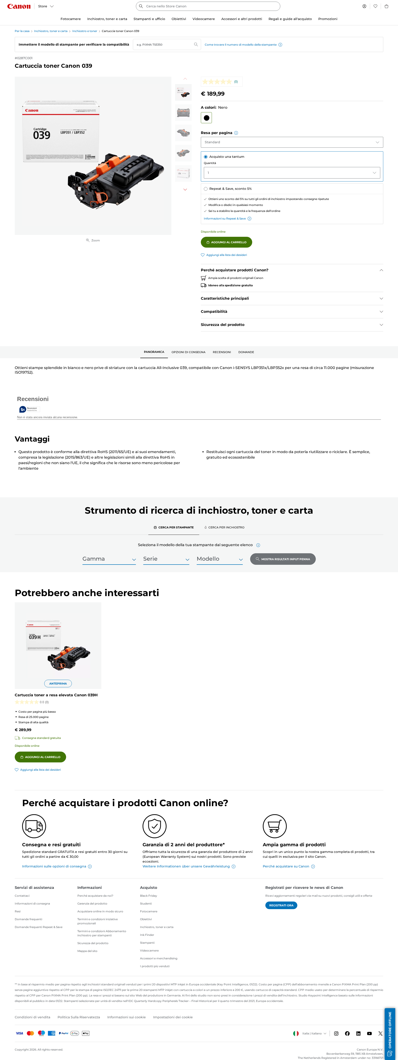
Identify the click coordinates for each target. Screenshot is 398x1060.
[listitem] (183, 92)
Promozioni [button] (327, 19)
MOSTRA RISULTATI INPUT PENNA (285, 559)
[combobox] (208, 6)
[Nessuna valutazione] (218, 81)
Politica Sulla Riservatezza (79, 1017)
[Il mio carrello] (387, 6)
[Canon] (18, 6)
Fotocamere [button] (71, 19)
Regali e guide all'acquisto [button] (290, 19)
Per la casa (22, 31)
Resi (17, 911)
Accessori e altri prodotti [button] (241, 19)
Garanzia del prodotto (92, 903)
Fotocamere (148, 911)
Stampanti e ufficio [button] (149, 19)
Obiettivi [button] (179, 19)
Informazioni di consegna (32, 903)
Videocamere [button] (204, 19)
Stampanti (147, 942)
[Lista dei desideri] (375, 6)
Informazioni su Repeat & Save (225, 218)
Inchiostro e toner (84, 31)
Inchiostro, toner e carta (50, 31)
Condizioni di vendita (32, 1017)
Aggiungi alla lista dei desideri (226, 255)
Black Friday (148, 895)
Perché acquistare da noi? (95, 895)
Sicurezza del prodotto (92, 943)
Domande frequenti (28, 919)
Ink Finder (147, 935)
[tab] (154, 352)
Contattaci (22, 895)
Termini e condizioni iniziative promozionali (97, 921)
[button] (280, 45)
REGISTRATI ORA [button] (281, 905)
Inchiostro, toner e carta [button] (107, 19)
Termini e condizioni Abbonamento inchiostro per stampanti (101, 933)
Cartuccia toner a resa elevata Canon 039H (56, 695)
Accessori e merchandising (158, 958)
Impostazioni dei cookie (173, 1017)
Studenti (146, 903)
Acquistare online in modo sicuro (100, 911)
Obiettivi (146, 919)
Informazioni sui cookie (126, 1017)
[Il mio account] (364, 6)
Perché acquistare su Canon (286, 866)
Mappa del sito (87, 951)
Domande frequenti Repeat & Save (38, 927)
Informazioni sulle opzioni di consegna (54, 866)
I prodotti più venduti (155, 966)
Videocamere (149, 950)
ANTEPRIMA (58, 683)
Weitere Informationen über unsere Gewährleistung (186, 866)
